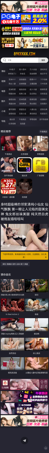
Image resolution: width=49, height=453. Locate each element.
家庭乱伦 (22, 109)
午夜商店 (22, 119)
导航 (3, 121)
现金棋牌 (33, 73)
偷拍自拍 (22, 89)
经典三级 (22, 93)
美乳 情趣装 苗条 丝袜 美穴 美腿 (15, 264)
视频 (3, 81)
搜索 (43, 60)
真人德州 (22, 69)
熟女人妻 (12, 83)
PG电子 (12, 69)
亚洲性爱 (12, 89)
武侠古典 (43, 109)
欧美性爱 (43, 89)
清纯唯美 (22, 103)
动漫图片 (43, 99)
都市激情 (12, 109)
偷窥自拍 (12, 99)
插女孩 (12, 119)
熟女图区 (33, 103)
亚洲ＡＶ (12, 79)
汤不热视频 (43, 119)
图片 (3, 101)
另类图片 (43, 103)
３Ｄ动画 (43, 79)
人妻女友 (33, 109)
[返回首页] (45, 448)
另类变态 (43, 93)
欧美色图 (33, 99)
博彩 (3, 71)
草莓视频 (33, 119)
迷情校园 (12, 113)
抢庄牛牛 (43, 73)
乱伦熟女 (33, 93)
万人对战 (33, 69)
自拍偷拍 (22, 79)
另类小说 (22, 113)
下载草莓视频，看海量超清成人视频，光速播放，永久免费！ (24, 255)
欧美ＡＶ (33, 79)
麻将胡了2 (12, 73)
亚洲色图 (22, 99)
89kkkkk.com (24, 53)
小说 (3, 111)
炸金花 (22, 73)
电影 (3, 91)
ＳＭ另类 (43, 83)
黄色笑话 (33, 113)
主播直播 (33, 83)
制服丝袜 (12, 93)
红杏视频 (12, 123)
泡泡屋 (22, 123)
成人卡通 (33, 89)
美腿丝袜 (12, 103)
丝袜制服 (22, 83)
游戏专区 (43, 69)
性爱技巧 (43, 113)
